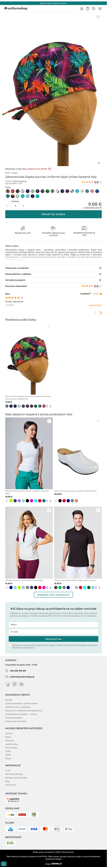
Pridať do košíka (53, 214)
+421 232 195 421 (17, 671)
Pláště (8, 755)
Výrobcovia (10, 785)
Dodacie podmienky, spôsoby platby (21, 703)
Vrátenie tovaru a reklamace (18, 707)
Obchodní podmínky (14, 774)
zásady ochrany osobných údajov (67, 856)
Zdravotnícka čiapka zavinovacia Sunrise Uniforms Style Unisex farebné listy (28, 397)
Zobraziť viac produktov (53, 595)
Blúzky (8, 737)
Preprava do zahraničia (15, 721)
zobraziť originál (95, 305)
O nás (7, 770)
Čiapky (15, 173)
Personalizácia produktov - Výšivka (21, 714)
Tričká (8, 751)
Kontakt (8, 700)
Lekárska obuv (11, 744)
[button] (99, 163)
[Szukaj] (93, 8)
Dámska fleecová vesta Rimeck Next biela (24, 580)
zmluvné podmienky (91, 856)
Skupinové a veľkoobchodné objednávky (23, 710)
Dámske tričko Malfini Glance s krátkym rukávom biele (27, 492)
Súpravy (9, 733)
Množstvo (15, 201)
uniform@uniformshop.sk (22, 677)
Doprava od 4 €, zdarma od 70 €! (53, 3)
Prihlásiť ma (53, 639)
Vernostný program (14, 718)
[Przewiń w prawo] (49, 406)
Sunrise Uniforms (20, 181)
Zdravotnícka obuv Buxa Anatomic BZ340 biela (75, 491)
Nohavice (9, 740)
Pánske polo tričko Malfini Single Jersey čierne (75, 580)
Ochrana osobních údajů (16, 778)
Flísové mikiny (11, 748)
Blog (7, 781)
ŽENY (7, 173)
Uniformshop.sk (67, 852)
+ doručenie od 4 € (92, 207)
